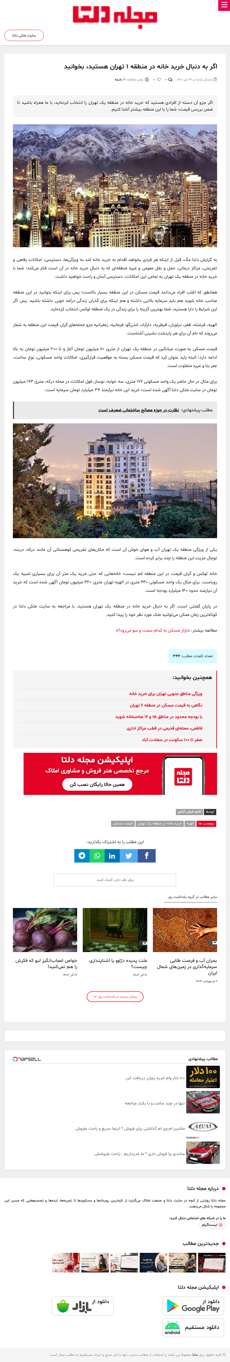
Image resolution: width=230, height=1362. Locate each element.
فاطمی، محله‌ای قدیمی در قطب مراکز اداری (164, 728)
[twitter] (129, 856)
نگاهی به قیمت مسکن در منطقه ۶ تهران (166, 705)
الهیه (190, 823)
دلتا (195, 1355)
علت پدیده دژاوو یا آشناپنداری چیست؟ (118, 964)
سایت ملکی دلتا (24, 35)
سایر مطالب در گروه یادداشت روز (192, 897)
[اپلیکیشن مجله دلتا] (170, 1307)
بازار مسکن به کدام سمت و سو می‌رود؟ (153, 630)
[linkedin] (112, 856)
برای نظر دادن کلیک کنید (115, 879)
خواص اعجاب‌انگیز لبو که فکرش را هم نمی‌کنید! (46, 964)
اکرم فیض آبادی (189, 811)
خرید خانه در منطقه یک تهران (159, 823)
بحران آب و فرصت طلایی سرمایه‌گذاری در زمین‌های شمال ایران (187, 967)
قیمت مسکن (123, 823)
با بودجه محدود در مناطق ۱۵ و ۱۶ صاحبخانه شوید (158, 717)
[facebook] (147, 856)
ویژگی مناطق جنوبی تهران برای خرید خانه (165, 694)
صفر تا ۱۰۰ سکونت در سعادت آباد (172, 740)
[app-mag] (120, 757)
